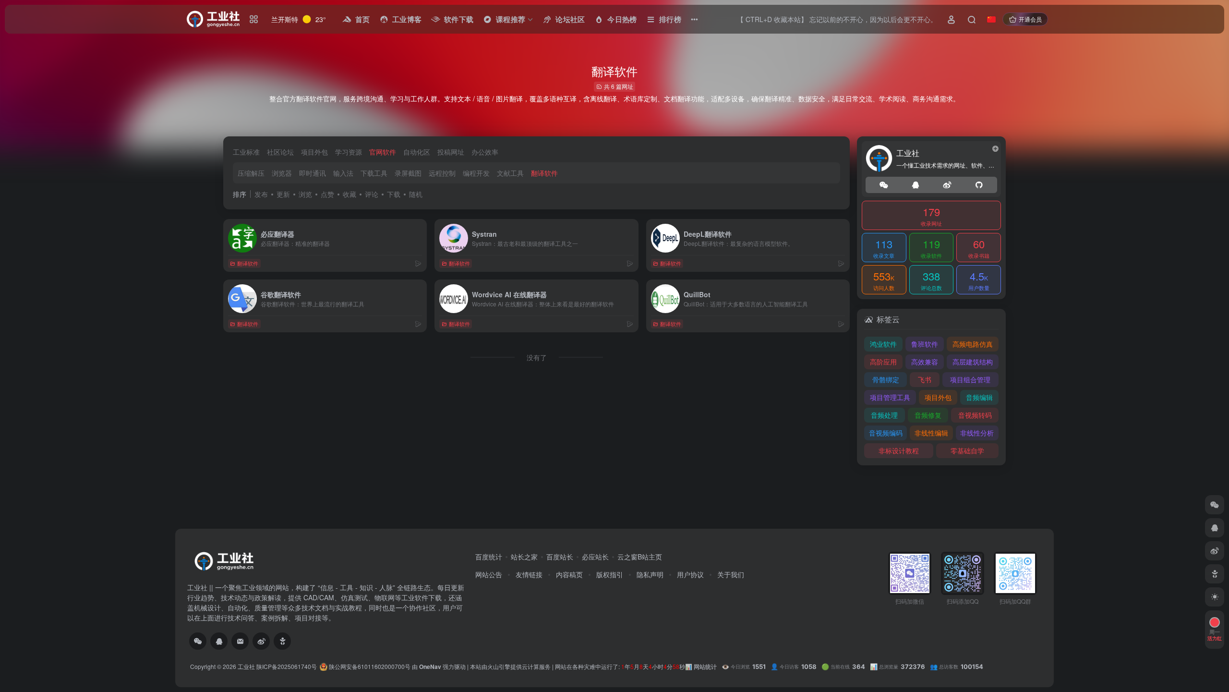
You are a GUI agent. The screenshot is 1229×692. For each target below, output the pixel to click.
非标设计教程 (899, 450)
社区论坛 (280, 152)
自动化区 (416, 152)
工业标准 (246, 152)
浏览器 (282, 173)
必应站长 (595, 556)
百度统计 (488, 556)
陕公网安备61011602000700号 (368, 666)
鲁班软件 (924, 344)
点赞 (327, 194)
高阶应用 (883, 361)
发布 (261, 194)
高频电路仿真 (972, 344)
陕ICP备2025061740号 (286, 666)
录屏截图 (408, 173)
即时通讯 (312, 173)
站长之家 (524, 556)
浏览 (305, 194)
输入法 (343, 173)
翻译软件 (544, 173)
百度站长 (559, 556)
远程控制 (442, 173)
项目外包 (314, 152)
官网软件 (382, 152)
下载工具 (374, 173)
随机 (415, 194)
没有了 (537, 357)
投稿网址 (450, 152)
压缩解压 (251, 173)
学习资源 (348, 152)
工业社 (246, 666)
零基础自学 (967, 450)
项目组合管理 (970, 379)
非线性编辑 (931, 432)
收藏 (349, 194)
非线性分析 (977, 432)
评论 (371, 194)
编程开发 (476, 173)
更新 (283, 194)
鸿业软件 (883, 344)
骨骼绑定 (885, 379)
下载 (393, 194)
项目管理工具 (890, 397)
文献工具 (510, 173)
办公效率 (484, 152)
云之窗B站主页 (639, 556)
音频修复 (928, 415)
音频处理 (884, 415)
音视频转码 (975, 415)
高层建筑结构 (972, 361)
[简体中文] (991, 19)
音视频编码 (886, 432)
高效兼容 (924, 361)
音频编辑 (979, 397)
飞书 (924, 379)
